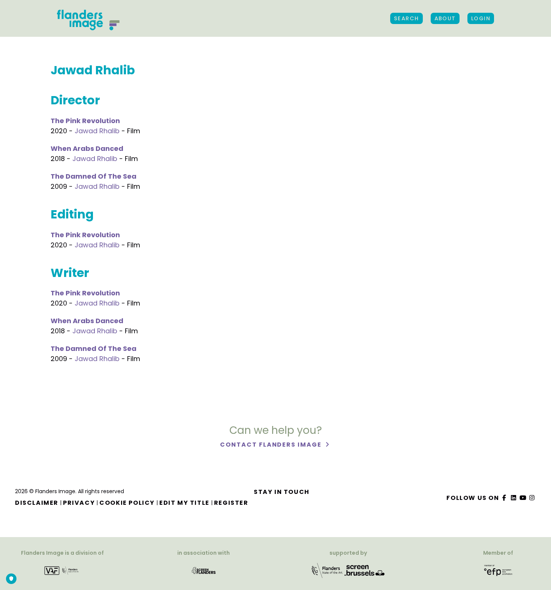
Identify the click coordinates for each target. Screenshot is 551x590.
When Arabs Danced (87, 148)
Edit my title (184, 502)
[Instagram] (532, 498)
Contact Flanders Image (271, 444)
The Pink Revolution (85, 120)
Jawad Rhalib (97, 130)
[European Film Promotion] (498, 570)
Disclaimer (36, 502)
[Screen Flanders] (204, 570)
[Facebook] (504, 498)
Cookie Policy (127, 502)
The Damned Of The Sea (93, 176)
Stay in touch (282, 492)
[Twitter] (514, 498)
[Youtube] (523, 498)
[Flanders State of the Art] (327, 570)
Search (406, 18)
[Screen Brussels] (364, 570)
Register (231, 502)
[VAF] (62, 570)
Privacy (79, 502)
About (445, 18)
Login (480, 18)
